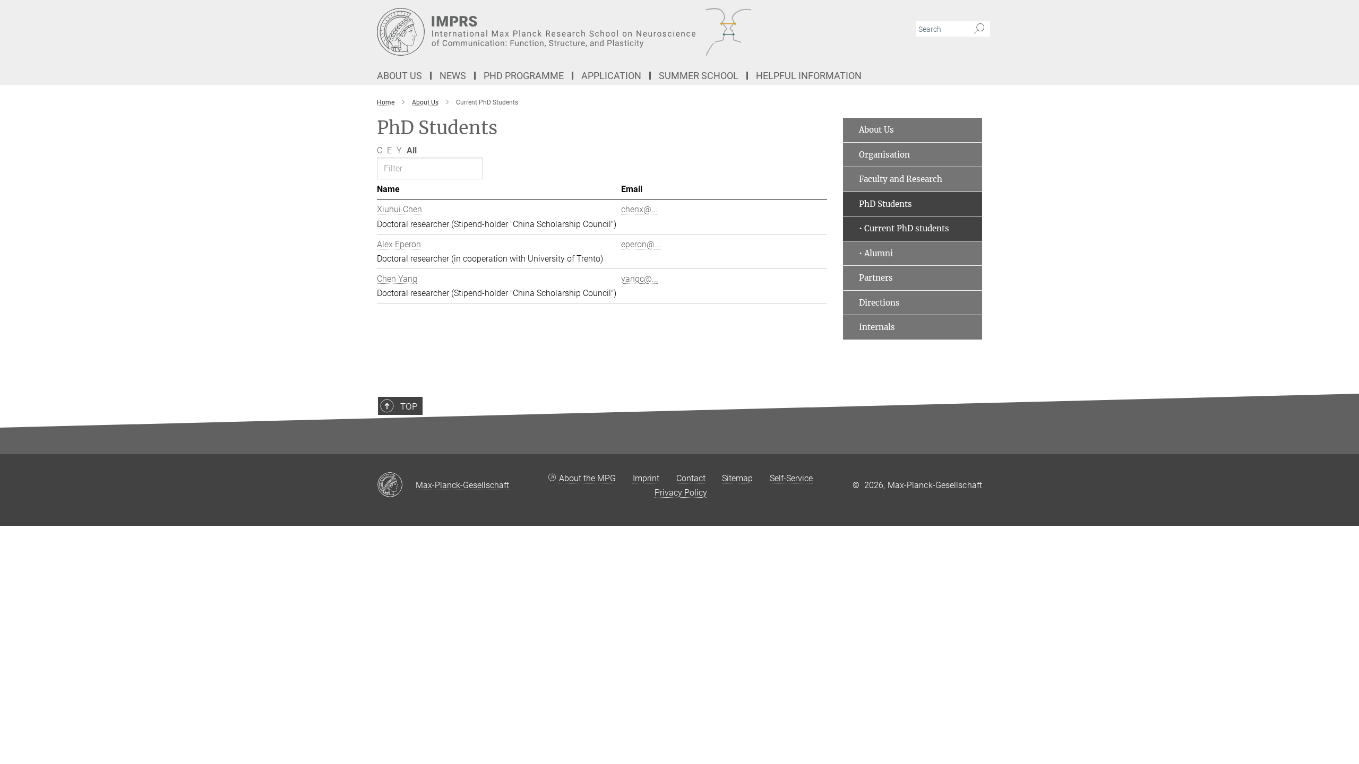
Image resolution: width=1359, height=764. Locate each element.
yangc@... (639, 279)
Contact (691, 478)
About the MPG (587, 478)
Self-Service (791, 478)
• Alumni (876, 253)
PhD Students (885, 204)
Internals (877, 327)
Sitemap (737, 478)
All (412, 150)
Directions (879, 303)
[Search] (979, 29)
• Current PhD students (904, 228)
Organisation (884, 155)
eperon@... (641, 244)
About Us (876, 130)
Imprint (646, 478)
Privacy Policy (681, 493)
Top (408, 406)
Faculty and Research (900, 179)
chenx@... (639, 209)
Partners (876, 278)
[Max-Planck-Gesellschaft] (396, 485)
